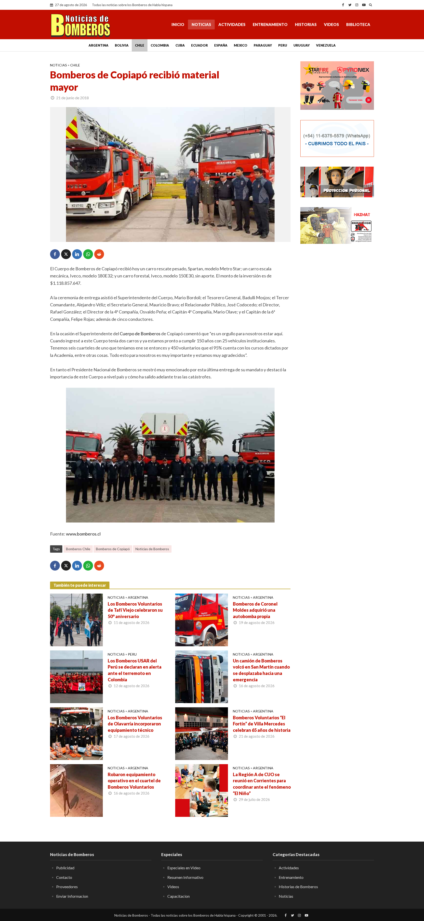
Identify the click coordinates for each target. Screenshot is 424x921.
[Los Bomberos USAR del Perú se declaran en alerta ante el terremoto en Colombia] (76, 676)
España (220, 45)
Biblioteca (358, 24)
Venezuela (326, 45)
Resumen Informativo (185, 877)
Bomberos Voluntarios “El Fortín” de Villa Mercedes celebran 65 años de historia (262, 724)
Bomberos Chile (78, 549)
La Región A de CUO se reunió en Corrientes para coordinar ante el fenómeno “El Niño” (262, 784)
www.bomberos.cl (83, 533)
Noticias (201, 24)
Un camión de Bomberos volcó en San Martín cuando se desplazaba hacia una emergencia (261, 670)
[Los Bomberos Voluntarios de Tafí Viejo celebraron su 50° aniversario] (76, 619)
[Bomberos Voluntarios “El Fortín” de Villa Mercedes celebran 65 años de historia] (201, 733)
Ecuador (199, 45)
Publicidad (65, 867)
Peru (282, 45)
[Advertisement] (337, 327)
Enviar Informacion (72, 896)
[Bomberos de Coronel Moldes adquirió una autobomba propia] (201, 619)
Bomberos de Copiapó (113, 549)
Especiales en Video (183, 867)
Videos (331, 24)
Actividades (231, 24)
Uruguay (301, 45)
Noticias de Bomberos (152, 549)
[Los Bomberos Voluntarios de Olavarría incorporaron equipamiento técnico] (76, 733)
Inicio (178, 24)
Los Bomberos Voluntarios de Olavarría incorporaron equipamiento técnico (135, 724)
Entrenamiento (270, 24)
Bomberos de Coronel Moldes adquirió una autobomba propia (255, 610)
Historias (306, 24)
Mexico (240, 45)
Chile (139, 45)
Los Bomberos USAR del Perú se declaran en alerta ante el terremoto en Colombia (134, 670)
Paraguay (263, 45)
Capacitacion (178, 896)
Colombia (160, 45)
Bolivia (122, 45)
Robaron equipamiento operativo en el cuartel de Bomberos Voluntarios (134, 781)
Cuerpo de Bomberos (140, 333)
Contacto (64, 877)
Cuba (180, 45)
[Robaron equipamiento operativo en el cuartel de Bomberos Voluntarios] (76, 790)
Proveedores (67, 886)
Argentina (98, 45)
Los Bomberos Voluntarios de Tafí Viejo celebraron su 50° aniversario (135, 610)
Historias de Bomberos (298, 886)
